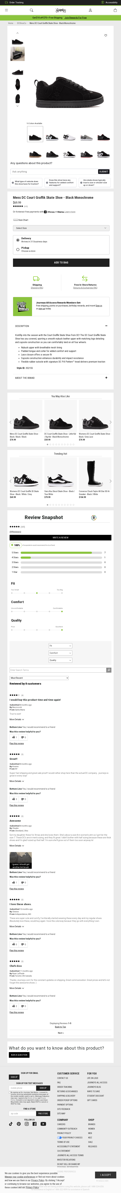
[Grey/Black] (86, 134)
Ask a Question (19, 1055)
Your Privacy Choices (72, 1137)
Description (22, 326)
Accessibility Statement (68, 1146)
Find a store (29, 1109)
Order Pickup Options (67, 1100)
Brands (91, 1124)
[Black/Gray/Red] (104, 134)
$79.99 (47, 497)
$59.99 (47, 440)
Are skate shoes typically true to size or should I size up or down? (95, 182)
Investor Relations (66, 1160)
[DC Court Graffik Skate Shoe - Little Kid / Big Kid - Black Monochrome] (60, 416)
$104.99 (82, 497)
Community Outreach (67, 1129)
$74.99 (13, 440)
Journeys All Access (97, 1082)
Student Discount (95, 1096)
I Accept (105, 1175)
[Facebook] (36, 1123)
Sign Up (14, 1077)
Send (103, 171)
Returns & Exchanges (67, 1091)
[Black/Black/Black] (52, 151)
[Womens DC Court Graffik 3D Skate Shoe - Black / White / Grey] (26, 473)
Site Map (61, 1113)
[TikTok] (12, 1123)
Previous (17, 32)
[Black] (104, 151)
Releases (92, 1146)
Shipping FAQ (37, 288)
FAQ (58, 1082)
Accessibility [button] (111, 2)
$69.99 (13, 497)
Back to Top (60, 1027)
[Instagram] (28, 1123)
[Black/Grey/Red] (86, 151)
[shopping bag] (115, 10)
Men (90, 1133)
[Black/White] (69, 151)
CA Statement (63, 1151)
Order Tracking (16, 2)
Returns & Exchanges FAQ (85, 288)
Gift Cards (92, 1100)
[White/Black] (69, 134)
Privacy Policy (64, 1133)
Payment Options (65, 1105)
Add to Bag (61, 262)
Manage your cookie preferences (20, 1176)
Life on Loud (92, 1078)
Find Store (43, 1113)
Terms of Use (63, 1142)
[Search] (31, 10)
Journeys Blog (94, 1087)
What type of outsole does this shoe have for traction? (27, 182)
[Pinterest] (20, 1123)
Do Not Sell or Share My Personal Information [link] (68, 1165)
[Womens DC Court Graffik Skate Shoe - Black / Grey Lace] (95, 416)
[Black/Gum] (35, 151)
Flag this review (17, 743)
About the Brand (25, 378)
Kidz (90, 1137)
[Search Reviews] (108, 670)
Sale (90, 1142)
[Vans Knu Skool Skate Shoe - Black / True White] (60, 473)
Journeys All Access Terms (70, 1155)
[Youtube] (44, 1123)
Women (91, 1129)
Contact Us (62, 1078)
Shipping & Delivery (66, 1096)
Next (17, 105)
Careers (61, 1124)
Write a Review (60, 537)
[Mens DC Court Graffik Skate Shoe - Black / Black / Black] (26, 416)
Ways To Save (93, 1091)
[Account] (90, 10)
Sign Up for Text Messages (29, 1083)
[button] (21, 860)
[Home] (60, 10)
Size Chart (23, 220)
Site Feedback (63, 1109)
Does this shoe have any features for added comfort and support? (61, 182)
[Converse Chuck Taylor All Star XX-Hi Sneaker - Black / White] (95, 473)
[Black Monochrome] (35, 134)
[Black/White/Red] (52, 134)
